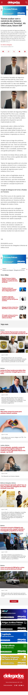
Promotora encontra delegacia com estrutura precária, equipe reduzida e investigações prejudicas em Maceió (12, 529)
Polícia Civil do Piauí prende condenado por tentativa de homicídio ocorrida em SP (13, 333)
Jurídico (2, 445)
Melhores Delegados (5, 483)
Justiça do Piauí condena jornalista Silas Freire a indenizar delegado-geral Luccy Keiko (13, 371)
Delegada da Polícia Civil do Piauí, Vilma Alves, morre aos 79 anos (10, 307)
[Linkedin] (20, 685)
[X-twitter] (18, 685)
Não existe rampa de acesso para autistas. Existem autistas (11, 412)
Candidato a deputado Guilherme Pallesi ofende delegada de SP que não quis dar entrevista (10, 298)
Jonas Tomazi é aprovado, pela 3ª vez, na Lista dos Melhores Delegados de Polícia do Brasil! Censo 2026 (13, 486)
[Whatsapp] (23, 685)
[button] (3, 51)
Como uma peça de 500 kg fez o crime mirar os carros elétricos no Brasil (12, 568)
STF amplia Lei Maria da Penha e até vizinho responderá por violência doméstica (10, 316)
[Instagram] (14, 685)
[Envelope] (22, 685)
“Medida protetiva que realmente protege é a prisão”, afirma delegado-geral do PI (9, 289)
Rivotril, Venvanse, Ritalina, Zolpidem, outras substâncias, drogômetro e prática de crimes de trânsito (10, 280)
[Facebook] (16, 685)
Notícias (2, 330)
